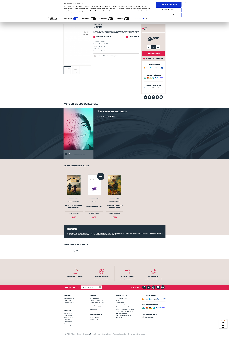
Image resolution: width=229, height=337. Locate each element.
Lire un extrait (134, 36)
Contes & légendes (73, 213)
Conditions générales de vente (91, 334)
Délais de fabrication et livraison (125, 309)
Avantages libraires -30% (97, 302)
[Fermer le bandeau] (185, 2)
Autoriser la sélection (168, 9)
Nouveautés (67, 319)
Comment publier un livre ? (123, 305)
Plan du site (119, 317)
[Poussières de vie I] (94, 184)
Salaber (94, 201)
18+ (65, 324)
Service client (153, 276)
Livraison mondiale (101, 276)
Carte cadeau (93, 309)
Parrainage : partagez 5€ (96, 305)
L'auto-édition (67, 300)
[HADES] (77, 64)
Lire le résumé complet (103, 36)
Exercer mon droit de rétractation (137, 334)
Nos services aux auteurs (70, 305)
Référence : (96, 41)
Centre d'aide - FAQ (121, 298)
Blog (117, 300)
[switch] (93, 18)
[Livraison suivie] (153, 68)
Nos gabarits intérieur (122, 313)
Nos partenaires (94, 319)
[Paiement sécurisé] (153, 78)
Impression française (75, 276)
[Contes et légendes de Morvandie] (74, 184)
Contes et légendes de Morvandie (73, 206)
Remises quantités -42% (96, 300)
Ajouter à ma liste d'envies (155, 58)
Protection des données (119, 334)
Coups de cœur (68, 315)
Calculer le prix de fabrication (124, 311)
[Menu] (226, 320)
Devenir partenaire (95, 317)
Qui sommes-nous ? (69, 298)
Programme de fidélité (96, 307)
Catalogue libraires (69, 326)
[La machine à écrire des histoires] (114, 184)
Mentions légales (106, 334)
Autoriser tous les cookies (169, 4)
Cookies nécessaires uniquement (168, 15)
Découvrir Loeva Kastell (76, 154)
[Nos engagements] (153, 87)
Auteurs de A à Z (68, 321)
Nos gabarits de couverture (123, 315)
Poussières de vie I (94, 206)
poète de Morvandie (73, 201)
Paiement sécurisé (127, 276)
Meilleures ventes (68, 317)
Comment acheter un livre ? (123, 307)
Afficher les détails (138, 19)
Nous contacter (120, 302)
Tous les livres (68, 313)
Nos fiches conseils (69, 302)
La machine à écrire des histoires (114, 206)
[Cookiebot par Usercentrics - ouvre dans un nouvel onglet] (52, 18)
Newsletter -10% (94, 298)
